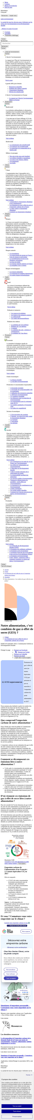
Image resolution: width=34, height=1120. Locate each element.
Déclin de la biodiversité (16, 92)
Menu (6, 2)
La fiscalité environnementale (19, 381)
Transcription (21, 863)
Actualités (7, 33)
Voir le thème (10, 138)
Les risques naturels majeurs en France (21, 264)
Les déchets (13, 423)
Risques (7, 213)
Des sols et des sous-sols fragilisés (20, 156)
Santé (6, 277)
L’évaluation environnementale (18, 556)
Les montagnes (14, 161)
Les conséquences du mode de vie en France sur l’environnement (21, 462)
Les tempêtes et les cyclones (18, 265)
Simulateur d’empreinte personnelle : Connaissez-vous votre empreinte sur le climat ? (16, 1008)
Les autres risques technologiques (19, 275)
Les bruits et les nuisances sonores (21, 315)
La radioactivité (15, 317)
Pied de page (8, 7)
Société (7, 425)
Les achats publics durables (18, 490)
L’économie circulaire (16, 388)
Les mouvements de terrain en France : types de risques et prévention (21, 256)
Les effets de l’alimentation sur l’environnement (19, 465)
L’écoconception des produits (19, 414)
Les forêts (12, 163)
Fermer (3, 39)
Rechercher (5, 15)
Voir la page (9, 80)
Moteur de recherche (11, 5)
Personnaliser (20, 1117)
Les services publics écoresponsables (21, 478)
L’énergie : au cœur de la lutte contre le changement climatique (21, 417)
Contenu (7, 4)
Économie (8, 335)
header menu (13, 15)
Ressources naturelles (15, 87)
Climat (7, 165)
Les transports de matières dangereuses (21, 273)
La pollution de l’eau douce (19, 333)
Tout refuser (19, 1111)
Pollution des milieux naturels (18, 88)
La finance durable (16, 380)
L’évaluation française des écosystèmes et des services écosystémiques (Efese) (21, 553)
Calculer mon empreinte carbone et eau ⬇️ (17, 923)
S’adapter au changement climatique (20, 212)
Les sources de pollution (18, 313)
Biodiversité (8, 101)
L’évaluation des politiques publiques (20, 549)
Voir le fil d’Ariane (6, 566)
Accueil (6, 569)
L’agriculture (14, 421)
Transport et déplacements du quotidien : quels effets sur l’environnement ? (19, 481)
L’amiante (14, 328)
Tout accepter (20, 1106)
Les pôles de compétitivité (18, 408)
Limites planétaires (15, 488)
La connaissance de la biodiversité (20, 145)
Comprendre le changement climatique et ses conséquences (21, 202)
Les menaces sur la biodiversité (19, 146)
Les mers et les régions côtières (19, 159)
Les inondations (14, 253)
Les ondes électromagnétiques (20, 318)
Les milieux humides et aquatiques (20, 158)
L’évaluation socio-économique (18, 551)
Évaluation (8, 495)
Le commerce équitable (17, 396)
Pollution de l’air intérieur (18, 326)
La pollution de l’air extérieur (19, 325)
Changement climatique (16, 90)
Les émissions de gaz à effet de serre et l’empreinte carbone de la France (21, 206)
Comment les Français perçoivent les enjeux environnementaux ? (21, 492)
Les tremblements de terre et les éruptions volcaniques (19, 259)
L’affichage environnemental (18, 394)
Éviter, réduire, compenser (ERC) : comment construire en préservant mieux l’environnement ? (19, 559)
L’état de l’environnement (12, 52)
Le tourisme (13, 419)
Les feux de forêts (15, 262)
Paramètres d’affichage (11, 35)
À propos (7, 32)
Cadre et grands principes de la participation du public (19, 472)
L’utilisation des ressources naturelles (21, 393)
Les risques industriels (16, 272)
